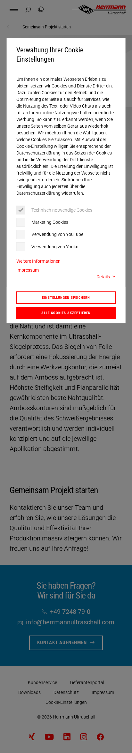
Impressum (27, 270)
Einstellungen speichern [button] (66, 297)
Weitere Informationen (38, 261)
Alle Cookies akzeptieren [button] (66, 313)
